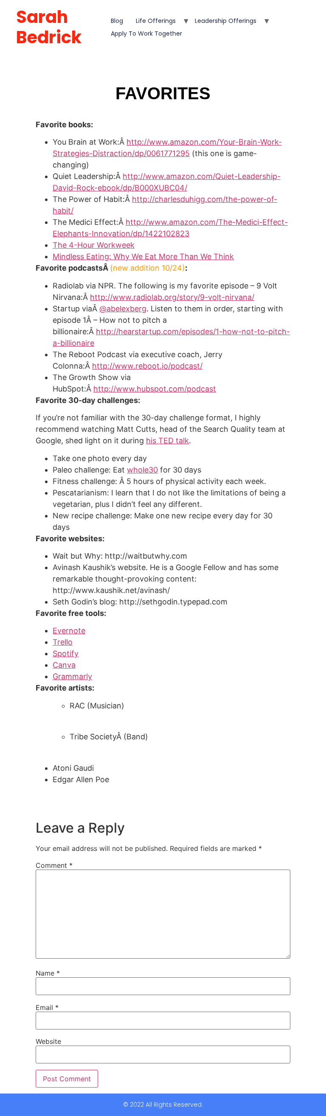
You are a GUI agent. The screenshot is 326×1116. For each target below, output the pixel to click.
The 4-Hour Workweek (94, 245)
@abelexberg (122, 308)
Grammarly (72, 676)
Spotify (66, 653)
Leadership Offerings (225, 21)
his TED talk (167, 440)
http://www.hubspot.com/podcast (154, 388)
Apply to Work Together (146, 33)
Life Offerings (156, 21)
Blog (117, 21)
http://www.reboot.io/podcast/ (147, 365)
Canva (64, 664)
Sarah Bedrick (49, 27)
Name (48, 973)
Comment (54, 865)
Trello (63, 642)
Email (47, 1007)
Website (48, 1041)
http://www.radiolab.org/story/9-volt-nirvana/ (172, 297)
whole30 (142, 469)
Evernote (69, 630)
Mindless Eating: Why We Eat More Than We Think (143, 256)
